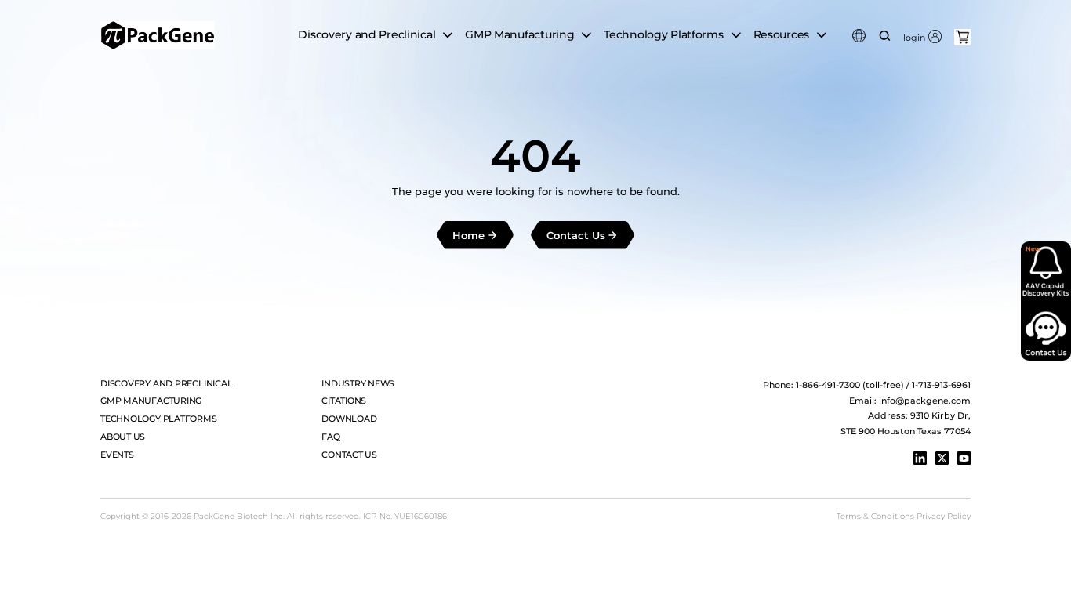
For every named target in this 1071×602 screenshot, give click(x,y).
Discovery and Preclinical (166, 383)
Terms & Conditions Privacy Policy (904, 515)
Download (348, 418)
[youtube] (964, 458)
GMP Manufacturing (150, 400)
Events (117, 454)
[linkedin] (920, 458)
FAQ (330, 436)
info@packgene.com (925, 400)
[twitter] (942, 458)
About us (122, 436)
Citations (343, 400)
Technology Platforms (158, 418)
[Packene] (157, 35)
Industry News (357, 383)
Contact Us (349, 454)
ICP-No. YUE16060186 (405, 515)
